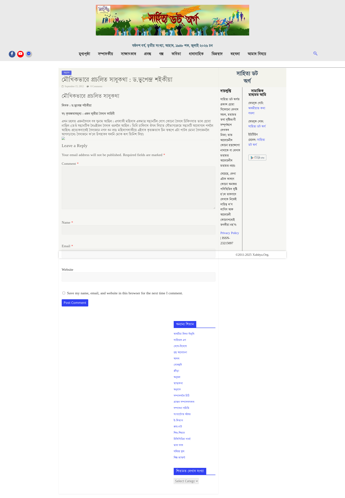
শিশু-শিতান (179, 433)
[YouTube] (20, 54)
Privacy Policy (229, 233)
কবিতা (176, 54)
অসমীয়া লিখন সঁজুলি (184, 334)
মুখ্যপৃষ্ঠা (84, 54)
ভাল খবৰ (178, 445)
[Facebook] (12, 54)
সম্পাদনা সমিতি (181, 408)
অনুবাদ (177, 390)
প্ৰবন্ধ (147, 54)
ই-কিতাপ (178, 421)
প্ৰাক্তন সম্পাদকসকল (184, 402)
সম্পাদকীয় (105, 54)
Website (67, 269)
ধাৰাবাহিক (196, 54)
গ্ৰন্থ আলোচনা (180, 353)
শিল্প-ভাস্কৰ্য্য (179, 458)
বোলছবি (178, 365)
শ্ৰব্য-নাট (178, 427)
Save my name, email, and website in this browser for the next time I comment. (125, 293)
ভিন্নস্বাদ (217, 54)
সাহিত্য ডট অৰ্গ (257, 126)
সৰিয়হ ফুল (179, 452)
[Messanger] (29, 54)
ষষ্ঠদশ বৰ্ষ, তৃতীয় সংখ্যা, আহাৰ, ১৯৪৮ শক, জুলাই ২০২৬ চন (172, 45)
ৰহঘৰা (235, 54)
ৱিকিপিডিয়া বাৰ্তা (182, 439)
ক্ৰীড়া (176, 371)
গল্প (161, 54)
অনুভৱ (177, 377)
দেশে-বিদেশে (180, 346)
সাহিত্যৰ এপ (180, 340)
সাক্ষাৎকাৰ (128, 54)
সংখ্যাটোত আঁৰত (182, 414)
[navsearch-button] (317, 54)
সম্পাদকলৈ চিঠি (181, 396)
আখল (176, 359)
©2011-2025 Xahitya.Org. (252, 255)
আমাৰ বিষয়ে (257, 54)
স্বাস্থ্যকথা (178, 383)
